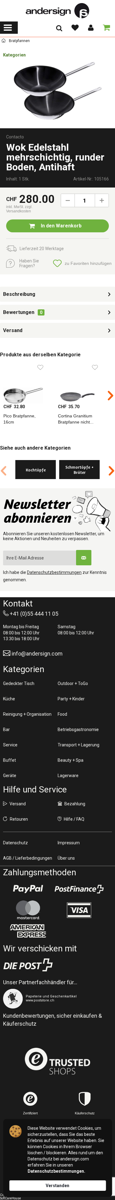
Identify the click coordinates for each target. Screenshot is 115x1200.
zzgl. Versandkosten (19, 209)
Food (62, 714)
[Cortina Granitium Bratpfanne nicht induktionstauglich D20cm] (82, 382)
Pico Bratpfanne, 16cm (19, 418)
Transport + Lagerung (78, 744)
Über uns (66, 858)
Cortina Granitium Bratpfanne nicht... (76, 418)
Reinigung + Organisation (27, 714)
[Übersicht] (3, 41)
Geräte (9, 775)
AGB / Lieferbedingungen (27, 858)
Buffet (9, 760)
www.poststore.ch (40, 1000)
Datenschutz (15, 842)
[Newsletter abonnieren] (83, 557)
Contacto (15, 136)
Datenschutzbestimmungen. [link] (56, 1171)
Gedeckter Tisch (18, 683)
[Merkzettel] (75, 27)
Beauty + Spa (70, 760)
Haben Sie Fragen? (29, 263)
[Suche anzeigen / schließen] (59, 30)
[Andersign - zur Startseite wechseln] (57, 10)
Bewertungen (18, 312)
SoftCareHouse (10, 1198)
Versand (12, 330)
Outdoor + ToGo (73, 683)
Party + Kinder (71, 698)
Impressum (69, 842)
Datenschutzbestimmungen (54, 572)
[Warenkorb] (105, 27)
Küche (9, 698)
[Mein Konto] (90, 27)
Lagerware (68, 775)
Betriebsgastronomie (78, 729)
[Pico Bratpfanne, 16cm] (27, 382)
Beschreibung (19, 294)
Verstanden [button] (57, 1185)
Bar (6, 729)
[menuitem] (9, 27)
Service (10, 744)
